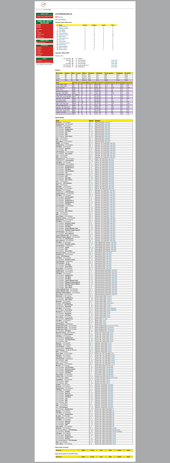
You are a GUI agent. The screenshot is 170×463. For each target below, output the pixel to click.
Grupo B (109, 296)
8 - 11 (91, 171)
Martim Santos (63, 48)
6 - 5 (90, 384)
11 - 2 (91, 162)
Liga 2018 (111, 159)
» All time (38, 55)
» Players (39, 49)
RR (113, 417)
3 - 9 (90, 129)
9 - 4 (90, 426)
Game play (114, 60)
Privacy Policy (48, 64)
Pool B (108, 379)
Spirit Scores (40, 37)
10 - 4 (91, 145)
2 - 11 (91, 277)
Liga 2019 (112, 143)
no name (39, 29)
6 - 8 (90, 223)
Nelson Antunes (63, 33)
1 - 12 (91, 435)
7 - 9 (90, 150)
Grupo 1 (109, 304)
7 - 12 (91, 310)
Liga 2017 (112, 190)
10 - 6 (91, 353)
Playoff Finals (116, 430)
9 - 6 (90, 404)
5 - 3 (90, 365)
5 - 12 (91, 298)
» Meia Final (40, 34)
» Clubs (38, 52)
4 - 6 (90, 369)
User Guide (39, 64)
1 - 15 (91, 259)
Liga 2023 (107, 122)
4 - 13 (91, 127)
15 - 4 (91, 311)
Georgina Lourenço (64, 43)
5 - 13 (91, 132)
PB (113, 412)
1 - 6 (90, 287)
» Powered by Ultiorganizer (43, 62)
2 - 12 (91, 414)
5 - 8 (90, 204)
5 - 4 (90, 205)
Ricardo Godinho (63, 28)
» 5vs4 (39, 36)
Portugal (60, 17)
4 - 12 (91, 304)
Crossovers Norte (113, 325)
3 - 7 (90, 372)
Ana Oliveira (62, 31)
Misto (61, 56)
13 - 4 (91, 141)
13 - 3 (91, 139)
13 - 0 (91, 152)
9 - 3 (90, 417)
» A (38, 31)
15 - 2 (91, 252)
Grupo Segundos (111, 308)
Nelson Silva (62, 44)
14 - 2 (91, 301)
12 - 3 (91, 195)
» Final (39, 32)
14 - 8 (91, 350)
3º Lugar (105, 318)
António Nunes (63, 49)
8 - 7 (90, 231)
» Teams (38, 50)
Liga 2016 (112, 218)
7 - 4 (90, 271)
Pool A (108, 311)
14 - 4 (91, 351)
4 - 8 (90, 200)
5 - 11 (91, 225)
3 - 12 (91, 148)
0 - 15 (91, 256)
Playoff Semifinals (117, 431)
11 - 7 (91, 124)
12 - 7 (91, 138)
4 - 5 (90, 192)
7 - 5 (90, 388)
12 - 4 (91, 386)
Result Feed (41, 42)
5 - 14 (91, 377)
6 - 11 (91, 169)
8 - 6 (90, 355)
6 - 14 (91, 348)
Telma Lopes (62, 41)
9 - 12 (91, 322)
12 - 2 (91, 188)
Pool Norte (111, 327)
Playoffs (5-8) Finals (111, 377)
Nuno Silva (62, 39)
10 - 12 (91, 247)
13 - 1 (91, 155)
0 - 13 (91, 131)
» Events (38, 47)
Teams (38, 27)
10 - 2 (91, 357)
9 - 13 (91, 331)
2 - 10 (91, 440)
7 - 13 (91, 315)
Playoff (114, 428)
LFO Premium (62, 19)
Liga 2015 (114, 270)
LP (113, 409)
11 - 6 (91, 212)
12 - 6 (91, 317)
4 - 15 (91, 244)
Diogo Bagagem (63, 46)
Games (38, 25)
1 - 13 (91, 134)
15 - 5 (91, 254)
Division (97, 120)
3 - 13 (91, 178)
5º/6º (112, 353)
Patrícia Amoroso (63, 38)
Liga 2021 (113, 242)
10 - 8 (91, 325)
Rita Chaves (62, 36)
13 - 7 (91, 181)
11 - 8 (91, 143)
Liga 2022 (110, 384)
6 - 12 (91, 136)
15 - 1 (91, 376)
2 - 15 (91, 266)
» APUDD (39, 60)
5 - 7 (90, 437)
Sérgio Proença (63, 26)
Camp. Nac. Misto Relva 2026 (44, 22)
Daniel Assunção (63, 35)
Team (57, 120)
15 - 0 (91, 261)
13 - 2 (91, 122)
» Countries (39, 53)
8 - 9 (90, 303)
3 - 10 (91, 284)
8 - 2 (90, 292)
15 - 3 (91, 242)
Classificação (109, 365)
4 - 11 (91, 285)
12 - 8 (91, 308)
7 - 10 (91, 160)
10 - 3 (91, 190)
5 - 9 (90, 381)
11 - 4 (91, 186)
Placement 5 (110, 303)
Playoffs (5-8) (110, 376)
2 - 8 (90, 167)
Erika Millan (62, 30)
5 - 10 (91, 228)
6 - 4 (90, 374)
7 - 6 (90, 164)
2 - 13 (91, 165)
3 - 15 (91, 249)
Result (91, 120)
